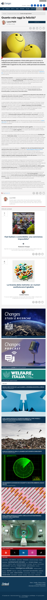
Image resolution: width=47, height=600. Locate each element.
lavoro (9, 571)
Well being (27, 8)
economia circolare (21, 564)
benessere (26, 559)
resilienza (4, 572)
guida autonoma (31, 565)
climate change (33, 562)
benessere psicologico (33, 559)
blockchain (4, 562)
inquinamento (12, 568)
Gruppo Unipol (21, 566)
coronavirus (4, 564)
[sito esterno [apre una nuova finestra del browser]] (5, 584)
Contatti (28, 5)
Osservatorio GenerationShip (30, 570)
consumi (40, 562)
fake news (35, 564)
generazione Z (6, 566)
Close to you (33, 8)
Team (31, 582)
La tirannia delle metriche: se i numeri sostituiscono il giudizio (23, 286)
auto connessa (5, 559)
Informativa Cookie (41, 584)
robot (8, 572)
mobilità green (19, 570)
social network (14, 574)
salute (11, 572)
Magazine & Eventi (39, 8)
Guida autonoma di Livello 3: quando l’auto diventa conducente (22, 451)
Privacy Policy (42, 582)
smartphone (33, 572)
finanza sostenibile (41, 564)
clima (27, 562)
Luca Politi (11, 22)
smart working (39, 572)
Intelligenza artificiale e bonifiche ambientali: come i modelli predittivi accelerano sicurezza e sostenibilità (21, 419)
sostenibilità (20, 574)
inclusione (37, 565)
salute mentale (18, 572)
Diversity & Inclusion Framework (37, 586)
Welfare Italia (37, 574)
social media (6, 574)
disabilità (14, 564)
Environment (22, 8)
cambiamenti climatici (16, 562)
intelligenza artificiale (24, 568)
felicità (6, 193)
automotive (19, 559)
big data (41, 559)
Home (3, 8)
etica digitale (29, 564)
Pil (9, 193)
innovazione (5, 568)
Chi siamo (24, 5)
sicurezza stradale (27, 572)
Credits (35, 582)
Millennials (14, 570)
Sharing (17, 8)
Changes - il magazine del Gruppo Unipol (11, 13)
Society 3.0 (13, 8)
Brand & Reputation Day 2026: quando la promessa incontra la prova (23, 387)
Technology (8, 8)
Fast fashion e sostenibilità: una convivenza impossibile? (23, 238)
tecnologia (25, 574)
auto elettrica (12, 559)
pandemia (41, 570)
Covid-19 (10, 564)
